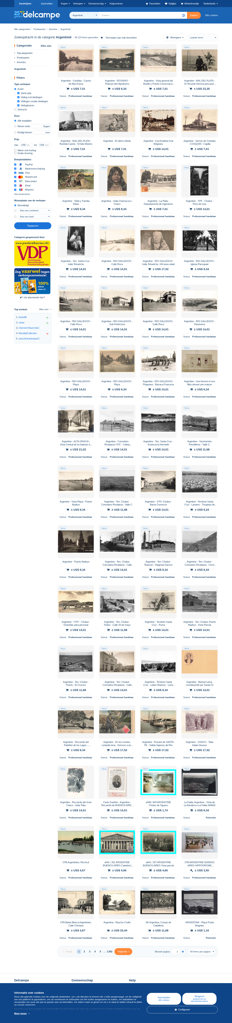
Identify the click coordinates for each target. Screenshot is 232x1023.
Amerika (21, 62)
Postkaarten (23, 57)
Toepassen (32, 225)
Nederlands (209, 3)
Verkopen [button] (78, 3)
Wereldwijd (23, 205)
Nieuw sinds (24, 126)
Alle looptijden (25, 120)
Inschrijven (25, 3)
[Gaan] (183, 951)
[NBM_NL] (32, 281)
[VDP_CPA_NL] (32, 253)
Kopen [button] (64, 3)
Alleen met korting (27, 150)
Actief (20, 89)
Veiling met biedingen (31, 97)
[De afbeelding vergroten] (76, 60)
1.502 (109, 951)
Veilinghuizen (27, 105)
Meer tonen (20, 1013)
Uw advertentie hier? (34, 297)
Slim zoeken (211, 15)
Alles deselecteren (22, 194)
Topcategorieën (25, 53)
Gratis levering (25, 153)
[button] (183, 15)
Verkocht (22, 109)
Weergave (175, 37)
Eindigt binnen (25, 132)
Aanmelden (47, 3)
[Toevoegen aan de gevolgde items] (89, 48)
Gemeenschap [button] (96, 3)
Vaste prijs (26, 93)
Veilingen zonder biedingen (34, 101)
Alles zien (46, 45)
